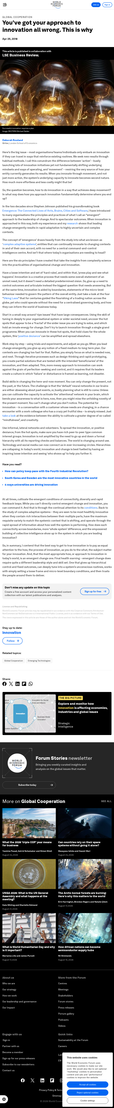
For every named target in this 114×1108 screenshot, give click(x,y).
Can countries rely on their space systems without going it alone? (79, 844)
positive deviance (29, 336)
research (72, 223)
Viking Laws (11, 298)
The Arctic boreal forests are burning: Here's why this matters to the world (82, 894)
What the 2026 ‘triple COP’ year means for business (27, 844)
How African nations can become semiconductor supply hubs (79, 948)
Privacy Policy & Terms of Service (57, 1090)
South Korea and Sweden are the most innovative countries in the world (51, 478)
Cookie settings (87, 1100)
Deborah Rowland (12, 140)
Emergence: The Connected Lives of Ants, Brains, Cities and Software (45, 210)
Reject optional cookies (87, 1092)
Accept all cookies (87, 1084)
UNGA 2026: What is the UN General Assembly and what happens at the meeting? (25, 896)
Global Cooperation (17, 17)
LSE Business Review (20, 55)
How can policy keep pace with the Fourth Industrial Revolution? (46, 471)
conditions (90, 507)
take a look (9, 415)
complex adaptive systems (19, 244)
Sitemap (57, 1095)
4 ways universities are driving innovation (31, 484)
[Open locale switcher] (4, 1099)
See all (106, 801)
